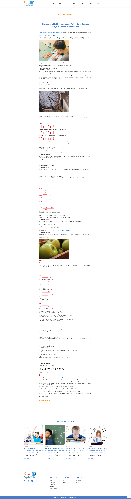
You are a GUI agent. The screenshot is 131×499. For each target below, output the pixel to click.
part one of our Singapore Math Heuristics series (51, 32)
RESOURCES (90, 3)
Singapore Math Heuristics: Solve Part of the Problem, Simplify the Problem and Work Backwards (76, 450)
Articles (65, 20)
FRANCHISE (81, 3)
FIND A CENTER (99, 3)
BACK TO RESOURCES (65, 14)
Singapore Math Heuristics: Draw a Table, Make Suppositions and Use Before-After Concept (55, 450)
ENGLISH (74, 3)
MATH (68, 3)
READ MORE (28, 458)
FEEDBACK (78, 482)
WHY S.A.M (61, 3)
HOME (54, 3)
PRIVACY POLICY (53, 488)
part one (70, 386)
